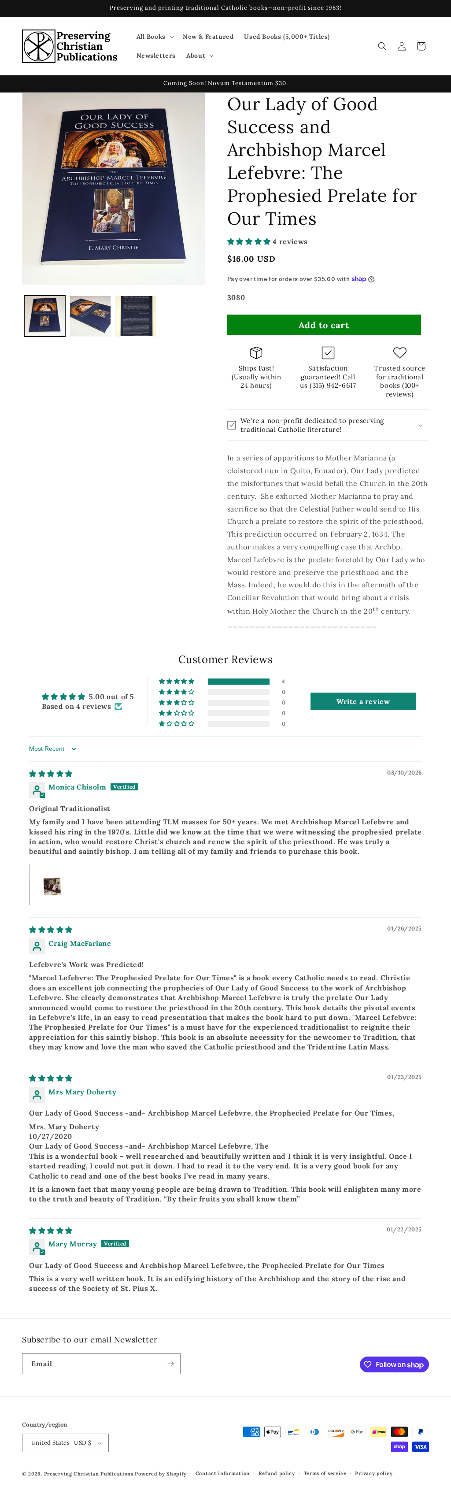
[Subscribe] (170, 1363)
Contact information (223, 1473)
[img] (51, 773)
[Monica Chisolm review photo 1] (50, 885)
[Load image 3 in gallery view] (135, 316)
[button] (154, 36)
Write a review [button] (363, 701)
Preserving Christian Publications (88, 1474)
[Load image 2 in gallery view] (90, 316)
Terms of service (325, 1473)
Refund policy (277, 1473)
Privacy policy (373, 1473)
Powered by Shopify (161, 1474)
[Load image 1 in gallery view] (44, 316)
